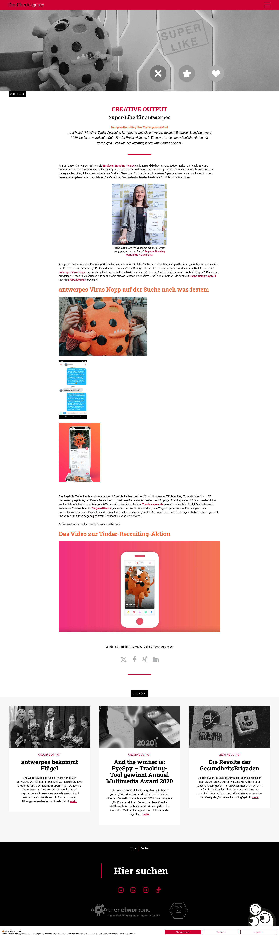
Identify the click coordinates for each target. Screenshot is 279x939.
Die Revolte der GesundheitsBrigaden (229, 765)
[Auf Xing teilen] (144, 659)
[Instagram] (146, 890)
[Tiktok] (158, 890)
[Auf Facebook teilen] (134, 659)
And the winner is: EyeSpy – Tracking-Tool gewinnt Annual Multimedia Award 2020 (139, 771)
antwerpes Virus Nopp (72, 272)
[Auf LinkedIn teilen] (156, 659)
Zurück (18, 94)
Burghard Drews (101, 508)
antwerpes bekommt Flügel (49, 765)
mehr (73, 801)
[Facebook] (121, 890)
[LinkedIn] (133, 890)
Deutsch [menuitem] (145, 848)
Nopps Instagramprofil (202, 275)
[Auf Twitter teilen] (123, 659)
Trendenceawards (152, 504)
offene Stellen (76, 279)
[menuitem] (133, 848)
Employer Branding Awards (119, 165)
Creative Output (139, 109)
